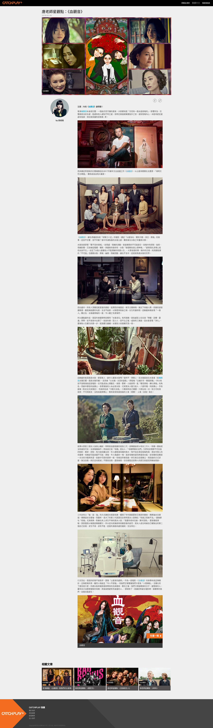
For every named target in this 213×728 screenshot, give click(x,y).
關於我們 (32, 710)
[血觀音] (120, 621)
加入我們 (32, 718)
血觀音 (91, 107)
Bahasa (206, 3)
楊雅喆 (84, 111)
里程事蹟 (32, 713)
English (186, 3)
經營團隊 (32, 716)
